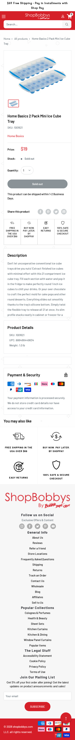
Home (7, 39)
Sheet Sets (37, 623)
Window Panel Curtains (37, 640)
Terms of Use (37, 671)
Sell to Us (37, 602)
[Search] (66, 24)
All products (21, 39)
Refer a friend (37, 548)
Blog (37, 591)
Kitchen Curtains (37, 629)
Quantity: (13, 170)
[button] (69, 16)
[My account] (62, 16)
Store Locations (37, 553)
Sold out (37, 184)
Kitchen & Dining (37, 634)
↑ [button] (66, 718)
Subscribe (37, 706)
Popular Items (37, 645)
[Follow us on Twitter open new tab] (37, 526)
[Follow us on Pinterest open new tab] (45, 526)
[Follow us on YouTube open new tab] (53, 526)
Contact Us (37, 581)
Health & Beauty (37, 618)
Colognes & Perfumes (37, 612)
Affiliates (37, 597)
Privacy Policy (37, 666)
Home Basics (15, 136)
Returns (37, 570)
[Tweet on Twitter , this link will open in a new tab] (56, 211)
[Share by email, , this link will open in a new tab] (64, 211)
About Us (37, 537)
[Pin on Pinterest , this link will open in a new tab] (48, 211)
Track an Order (37, 575)
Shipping (37, 564)
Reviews (37, 542)
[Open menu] (3, 16)
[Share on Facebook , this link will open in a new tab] (40, 211)
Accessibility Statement (37, 655)
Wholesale (37, 586)
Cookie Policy (37, 661)
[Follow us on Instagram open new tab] (22, 526)
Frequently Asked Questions (37, 559)
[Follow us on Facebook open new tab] (29, 526)
